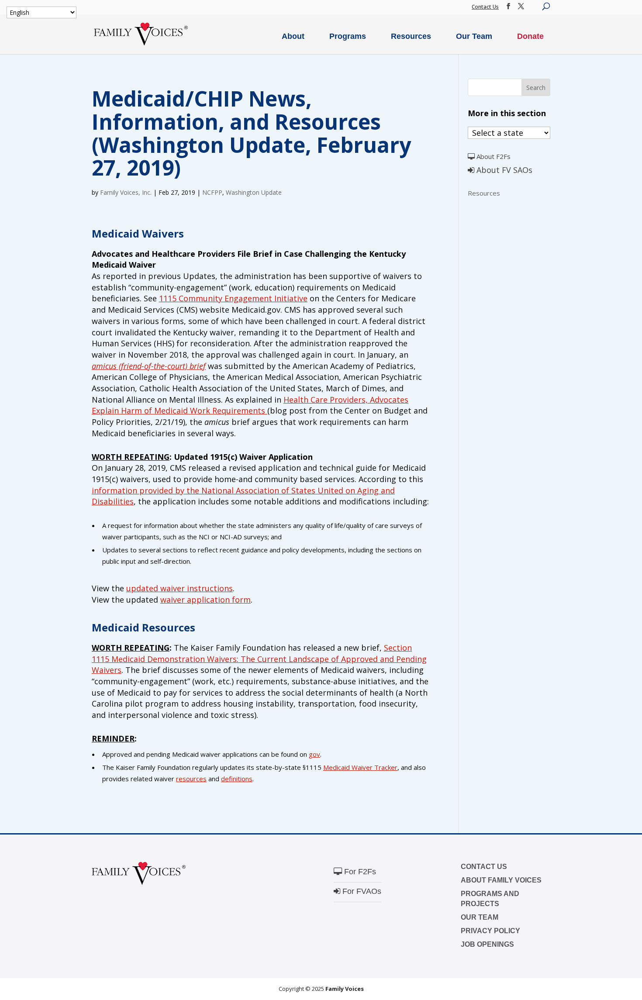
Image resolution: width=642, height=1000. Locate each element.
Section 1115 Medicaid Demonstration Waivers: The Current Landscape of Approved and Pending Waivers (259, 658)
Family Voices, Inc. (126, 192)
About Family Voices (501, 880)
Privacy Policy (490, 930)
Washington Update (254, 192)
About (293, 36)
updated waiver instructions (179, 588)
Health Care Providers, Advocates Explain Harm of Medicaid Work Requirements (250, 405)
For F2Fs (359, 871)
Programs (347, 36)
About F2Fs (493, 156)
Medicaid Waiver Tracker (360, 767)
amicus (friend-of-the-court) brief (149, 366)
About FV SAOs (503, 170)
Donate (530, 36)
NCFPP (212, 192)
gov (314, 754)
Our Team (474, 36)
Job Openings (487, 944)
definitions (236, 778)
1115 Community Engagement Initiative (233, 298)
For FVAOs (360, 891)
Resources (411, 36)
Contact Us (485, 6)
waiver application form (205, 599)
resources (191, 778)
